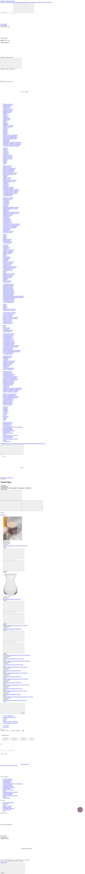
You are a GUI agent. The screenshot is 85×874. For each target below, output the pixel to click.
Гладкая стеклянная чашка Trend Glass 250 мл (13, 658)
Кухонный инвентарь (8, 429)
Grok (31, 738)
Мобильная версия (24, 764)
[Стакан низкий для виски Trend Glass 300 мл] (43, 661)
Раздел (22, 713)
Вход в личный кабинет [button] (8, 802)
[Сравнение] (11, 63)
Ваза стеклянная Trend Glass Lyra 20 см (12, 694)
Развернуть (3, 514)
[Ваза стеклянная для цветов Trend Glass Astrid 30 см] (43, 696)
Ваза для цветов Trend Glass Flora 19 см (12, 670)
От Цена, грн (4, 730)
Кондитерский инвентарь (9, 430)
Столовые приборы (7, 428)
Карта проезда (4, 862)
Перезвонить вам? (4, 838)
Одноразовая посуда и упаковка (10, 435)
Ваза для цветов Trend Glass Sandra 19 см (12, 682)
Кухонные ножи (6, 431)
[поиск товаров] (23, 8)
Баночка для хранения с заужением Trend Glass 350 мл (15, 545)
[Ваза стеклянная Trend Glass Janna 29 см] (43, 625)
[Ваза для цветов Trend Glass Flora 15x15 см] (43, 685)
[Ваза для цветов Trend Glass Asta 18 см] (43, 584)
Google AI (14, 738)
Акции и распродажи (8, 422)
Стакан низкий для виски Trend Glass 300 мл (13, 664)
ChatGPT (5, 738)
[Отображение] (11, 495)
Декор (4, 434)
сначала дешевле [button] (12, 488)
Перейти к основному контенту (8, 1)
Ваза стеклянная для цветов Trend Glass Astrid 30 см (15, 700)
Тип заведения (6, 441)
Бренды (5, 440)
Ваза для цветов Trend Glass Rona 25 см (12, 676)
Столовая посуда (7, 424)
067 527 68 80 (4, 24)
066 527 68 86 (4, 25)
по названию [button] (28, 488)
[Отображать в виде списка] (32, 505)
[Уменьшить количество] (13, 554)
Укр (4, 456)
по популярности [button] (4, 488)
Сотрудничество (39, 443)
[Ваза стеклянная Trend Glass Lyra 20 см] (43, 690)
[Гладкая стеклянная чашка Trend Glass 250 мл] (43, 655)
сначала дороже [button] (21, 488)
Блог (44, 443)
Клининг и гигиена (7, 437)
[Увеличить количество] (13, 566)
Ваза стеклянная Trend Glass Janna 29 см (12, 629)
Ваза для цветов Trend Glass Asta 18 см (12, 599)
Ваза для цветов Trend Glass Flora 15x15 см (13, 688)
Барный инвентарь (7, 423)
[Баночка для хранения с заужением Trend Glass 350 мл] (43, 528)
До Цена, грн (14, 730)
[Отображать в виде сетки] (11, 505)
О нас (7, 443)
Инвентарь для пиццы (8, 433)
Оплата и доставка (12, 443)
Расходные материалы (8, 436)
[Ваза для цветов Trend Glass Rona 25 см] (43, 673)
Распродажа (3, 443)
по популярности (4, 486)
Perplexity (23, 738)
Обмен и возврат (21, 443)
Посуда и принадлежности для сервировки (13, 427)
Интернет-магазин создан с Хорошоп (9, 765)
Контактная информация (30, 443)
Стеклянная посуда (7, 425)
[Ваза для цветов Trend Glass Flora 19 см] (43, 667)
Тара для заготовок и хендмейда (10, 438)
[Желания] (42, 52)
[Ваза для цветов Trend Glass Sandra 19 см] (43, 679)
